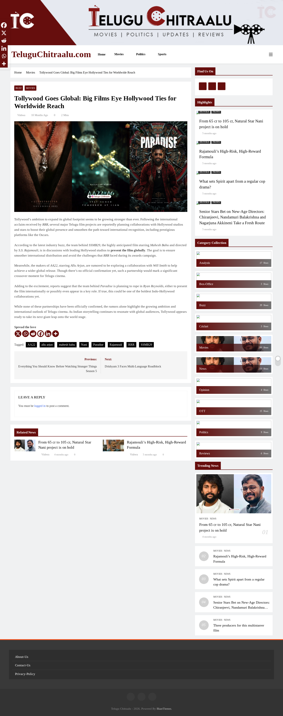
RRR (131, 344)
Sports (161, 54)
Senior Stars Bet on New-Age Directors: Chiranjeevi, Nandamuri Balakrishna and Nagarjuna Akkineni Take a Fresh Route (232, 217)
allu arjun (47, 344)
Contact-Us (22, 665)
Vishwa (21, 115)
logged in (40, 405)
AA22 (31, 344)
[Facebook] (40, 333)
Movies (119, 54)
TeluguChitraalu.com (51, 54)
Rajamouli (116, 344)
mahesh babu (67, 344)
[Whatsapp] (25, 333)
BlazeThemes (164, 708)
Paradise (98, 344)
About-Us (21, 657)
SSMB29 (146, 344)
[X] (18, 333)
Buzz (19, 88)
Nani (84, 344)
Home (101, 54)
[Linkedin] (48, 333)
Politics (140, 54)
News (216, 111)
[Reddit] (33, 333)
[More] (55, 333)
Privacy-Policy (25, 674)
